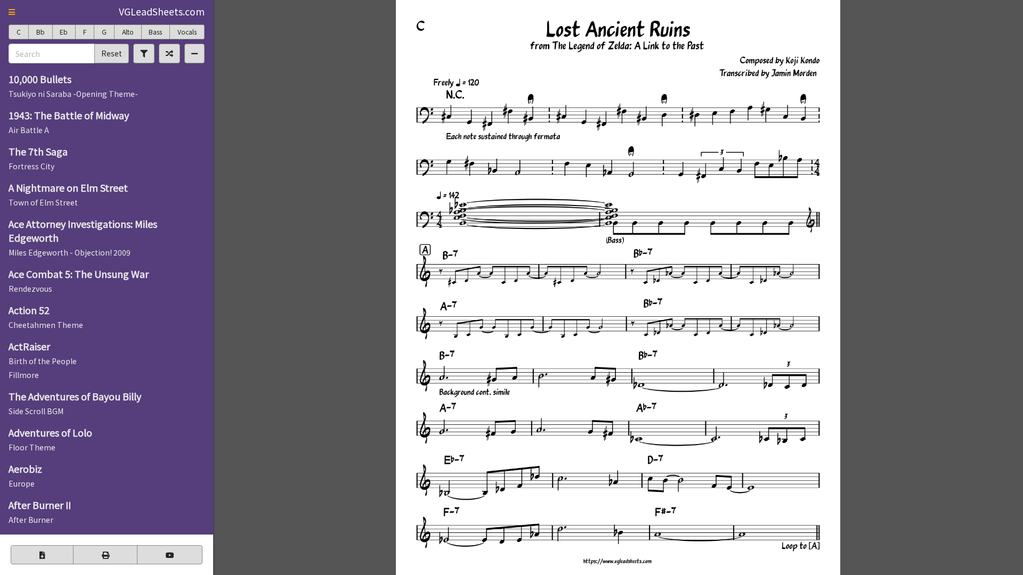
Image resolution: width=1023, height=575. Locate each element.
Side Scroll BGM (36, 411)
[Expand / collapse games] (194, 53)
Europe (22, 483)
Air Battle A (29, 130)
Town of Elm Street (43, 202)
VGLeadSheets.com (162, 11)
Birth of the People (43, 361)
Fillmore (24, 374)
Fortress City (31, 166)
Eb (64, 32)
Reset (111, 53)
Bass (155, 32)
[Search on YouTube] (169, 554)
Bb (40, 32)
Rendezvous (30, 288)
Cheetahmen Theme (46, 324)
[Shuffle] (169, 53)
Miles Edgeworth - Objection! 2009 (70, 252)
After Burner (31, 519)
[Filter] (144, 53)
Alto (128, 32)
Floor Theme (32, 447)
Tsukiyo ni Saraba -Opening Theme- (73, 93)
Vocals (187, 32)
